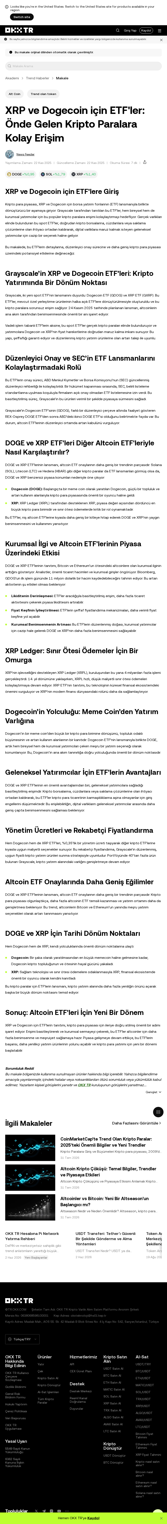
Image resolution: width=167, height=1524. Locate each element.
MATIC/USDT (145, 1385)
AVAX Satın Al (113, 1424)
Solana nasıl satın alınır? (148, 1494)
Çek (40, 1371)
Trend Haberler (37, 78)
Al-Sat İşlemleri (48, 1392)
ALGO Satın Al (113, 1417)
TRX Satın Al (112, 1410)
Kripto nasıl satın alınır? (148, 1463)
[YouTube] (59, 1511)
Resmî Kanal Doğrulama (78, 1399)
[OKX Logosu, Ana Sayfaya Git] (19, 30)
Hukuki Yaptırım (16, 1404)
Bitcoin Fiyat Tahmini (144, 1435)
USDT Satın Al (113, 1368)
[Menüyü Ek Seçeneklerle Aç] (159, 30)
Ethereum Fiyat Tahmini (146, 1445)
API (72, 1364)
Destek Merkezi (81, 1391)
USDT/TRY (143, 1364)
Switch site (21, 17)
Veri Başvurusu (15, 1418)
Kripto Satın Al (48, 1378)
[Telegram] (44, 1511)
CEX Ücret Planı (81, 1371)
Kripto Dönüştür (49, 1385)
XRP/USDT (143, 1406)
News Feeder (26, 154)
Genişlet (151, 1092)
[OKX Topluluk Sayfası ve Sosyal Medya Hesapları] (67, 1511)
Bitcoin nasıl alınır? (144, 1473)
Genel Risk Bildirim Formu (15, 1395)
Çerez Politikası (16, 1411)
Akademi (12, 78)
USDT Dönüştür (115, 1455)
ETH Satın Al (112, 1382)
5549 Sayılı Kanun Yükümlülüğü (17, 1450)
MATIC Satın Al (114, 1389)
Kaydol (146, 30)
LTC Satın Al (112, 1431)
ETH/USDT (143, 1378)
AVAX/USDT (144, 1420)
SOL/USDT (143, 1392)
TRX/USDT (143, 1399)
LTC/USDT (143, 1427)
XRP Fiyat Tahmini (148, 1454)
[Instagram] (51, 1511)
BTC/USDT (143, 1371)
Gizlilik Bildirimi (15, 1387)
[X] (36, 1511)
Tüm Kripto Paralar (46, 1400)
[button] (117, 30)
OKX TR (84, 1085)
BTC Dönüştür (114, 1462)
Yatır (41, 1364)
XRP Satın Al (112, 1403)
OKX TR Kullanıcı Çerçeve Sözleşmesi (17, 1376)
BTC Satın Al (112, 1375)
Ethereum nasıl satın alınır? (146, 1484)
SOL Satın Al (112, 1396)
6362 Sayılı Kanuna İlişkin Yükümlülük (14, 1462)
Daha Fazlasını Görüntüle (135, 1123)
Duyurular (76, 1408)
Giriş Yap (130, 30)
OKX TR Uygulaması (13, 1426)
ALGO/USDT (144, 1413)
